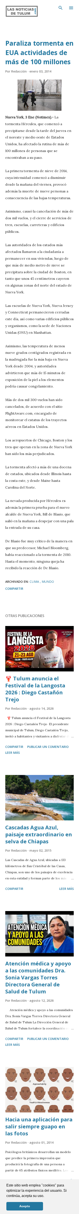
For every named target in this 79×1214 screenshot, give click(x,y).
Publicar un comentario (48, 747)
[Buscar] (60, 7)
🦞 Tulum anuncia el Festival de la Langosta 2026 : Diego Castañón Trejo (35, 689)
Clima (35, 581)
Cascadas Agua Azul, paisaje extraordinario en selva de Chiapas (38, 834)
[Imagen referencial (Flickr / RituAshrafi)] (39, 95)
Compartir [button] (14, 588)
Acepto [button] (24, 1206)
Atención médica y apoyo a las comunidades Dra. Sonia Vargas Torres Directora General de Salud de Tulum (38, 977)
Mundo (48, 581)
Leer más (12, 753)
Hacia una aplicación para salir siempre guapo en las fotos (38, 1126)
